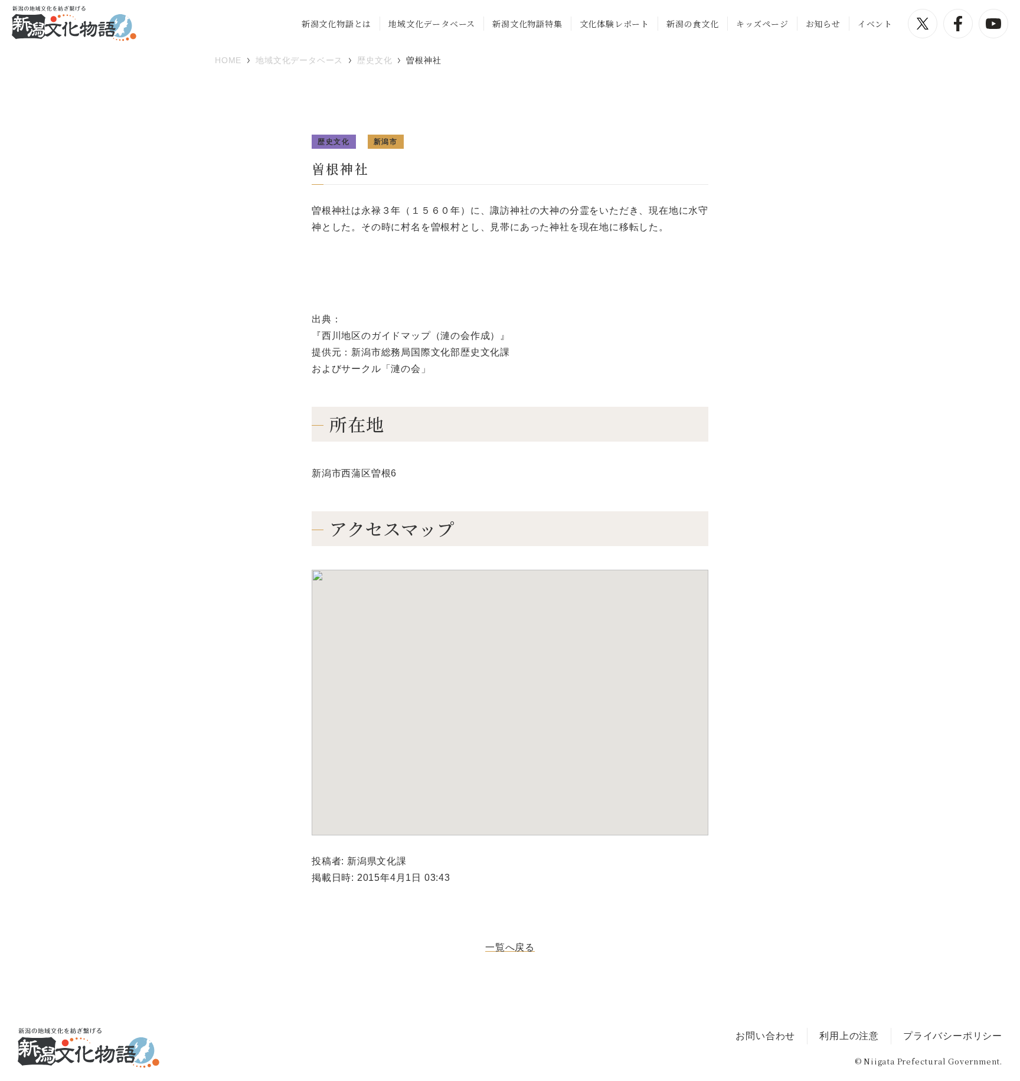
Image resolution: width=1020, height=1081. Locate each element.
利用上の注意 (849, 1036)
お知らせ (823, 24)
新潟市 (386, 142)
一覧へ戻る (510, 947)
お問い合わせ (765, 1036)
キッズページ (762, 24)
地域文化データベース (431, 24)
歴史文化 (334, 142)
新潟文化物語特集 (527, 24)
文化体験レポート (614, 24)
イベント (875, 24)
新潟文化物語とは (336, 24)
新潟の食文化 (692, 24)
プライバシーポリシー (952, 1036)
